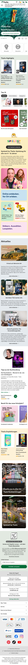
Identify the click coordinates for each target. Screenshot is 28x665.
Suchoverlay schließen (9, 5)
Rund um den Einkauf (6, 610)
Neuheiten (18, 47)
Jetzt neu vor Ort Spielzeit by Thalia (14, 512)
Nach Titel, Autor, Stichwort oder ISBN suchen (15, 4)
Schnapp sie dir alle (14, 24)
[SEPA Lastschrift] (21, 619)
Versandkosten (15, 663)
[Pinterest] (8, 642)
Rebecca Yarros (6, 102)
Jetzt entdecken (13, 307)
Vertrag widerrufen (14, 599)
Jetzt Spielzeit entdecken (14, 147)
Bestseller (6, 47)
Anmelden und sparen (14, 566)
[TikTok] (14, 642)
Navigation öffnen (2, 5)
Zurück (22, 38)
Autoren (4, 96)
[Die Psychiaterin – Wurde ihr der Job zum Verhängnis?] (14, 367)
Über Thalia (3, 603)
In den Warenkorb (15, 396)
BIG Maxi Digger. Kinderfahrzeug (21, 211)
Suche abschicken (8, 6)
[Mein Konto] (19, 2)
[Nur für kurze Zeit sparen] (9, 120)
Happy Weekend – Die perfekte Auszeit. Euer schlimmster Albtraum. (8, 73)
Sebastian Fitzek (18, 102)
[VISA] (4, 619)
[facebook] (16, 636)
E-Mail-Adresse (5, 559)
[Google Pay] (9, 625)
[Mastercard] (11, 619)
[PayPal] (8, 631)
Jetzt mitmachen (13, 276)
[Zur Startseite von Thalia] (8, 2)
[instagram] (21, 636)
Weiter (26, 38)
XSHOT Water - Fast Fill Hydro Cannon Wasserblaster (7, 211)
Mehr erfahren (4, 392)
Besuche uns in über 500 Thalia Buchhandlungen (14, 479)
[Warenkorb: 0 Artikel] (25, 2)
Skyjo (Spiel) (8, 445)
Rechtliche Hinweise (14, 556)
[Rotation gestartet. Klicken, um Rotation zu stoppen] (19, 38)
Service (2, 606)
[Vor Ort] (16, 2)
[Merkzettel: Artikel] (22, 2)
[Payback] (18, 631)
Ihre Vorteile (4, 614)
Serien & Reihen (13, 96)
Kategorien (22, 96)
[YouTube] (19, 642)
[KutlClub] (8, 636)
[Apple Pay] (18, 625)
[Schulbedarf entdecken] (9, 415)
